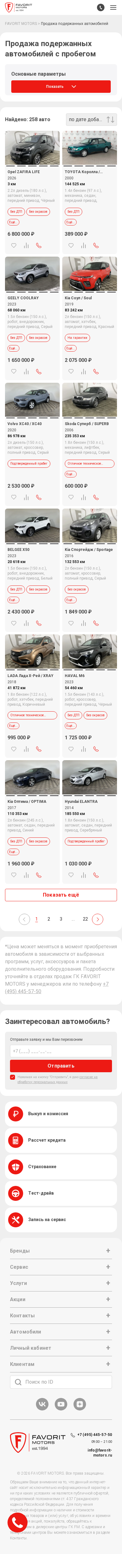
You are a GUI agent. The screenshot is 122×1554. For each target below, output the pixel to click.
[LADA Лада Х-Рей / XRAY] (32, 651)
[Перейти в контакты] (100, 7)
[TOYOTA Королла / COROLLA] (89, 148)
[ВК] (42, 1409)
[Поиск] (18, 1382)
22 (85, 919)
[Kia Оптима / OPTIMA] (32, 777)
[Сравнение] (26, 245)
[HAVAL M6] (89, 651)
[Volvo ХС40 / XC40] (32, 400)
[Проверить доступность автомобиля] (39, 245)
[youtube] (61, 1409)
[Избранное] (14, 245)
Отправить (61, 1066)
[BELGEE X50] (32, 525)
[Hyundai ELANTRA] (89, 777)
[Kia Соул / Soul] (89, 274)
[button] (113, 7)
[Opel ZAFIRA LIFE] (32, 148)
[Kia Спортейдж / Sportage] (89, 525)
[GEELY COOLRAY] (32, 274)
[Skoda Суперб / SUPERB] (89, 400)
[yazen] (80, 1409)
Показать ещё (61, 895)
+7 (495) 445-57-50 (94, 1435)
